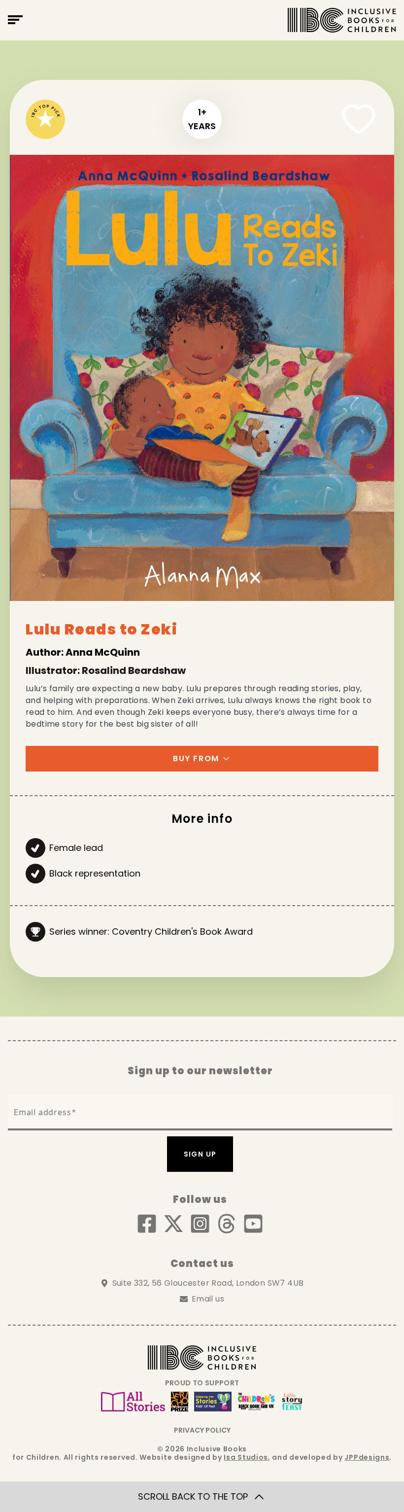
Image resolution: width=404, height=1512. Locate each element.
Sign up (200, 1154)
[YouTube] (253, 1223)
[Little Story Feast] (292, 1401)
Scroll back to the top (193, 1496)
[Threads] (226, 1223)
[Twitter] (173, 1223)
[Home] (342, 20)
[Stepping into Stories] (213, 1401)
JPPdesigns (366, 1457)
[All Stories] (133, 1401)
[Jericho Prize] (179, 1401)
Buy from (196, 758)
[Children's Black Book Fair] (256, 1401)
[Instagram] (200, 1223)
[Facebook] (146, 1223)
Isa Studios (246, 1457)
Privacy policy (202, 1430)
